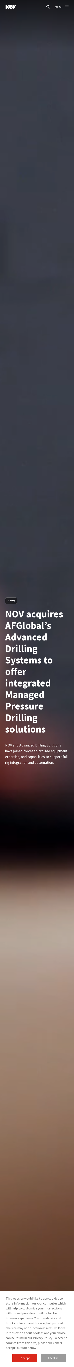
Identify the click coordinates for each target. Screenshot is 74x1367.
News (11, 601)
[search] (48, 7)
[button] (24, 1358)
